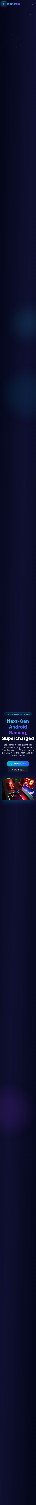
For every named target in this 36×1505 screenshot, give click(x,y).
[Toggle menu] (32, 4)
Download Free (19, 764)
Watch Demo (19, 770)
